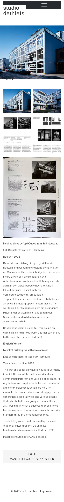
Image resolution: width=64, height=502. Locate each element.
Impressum (46, 491)
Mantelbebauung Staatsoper (32, 459)
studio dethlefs (14, 10)
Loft (32, 454)
